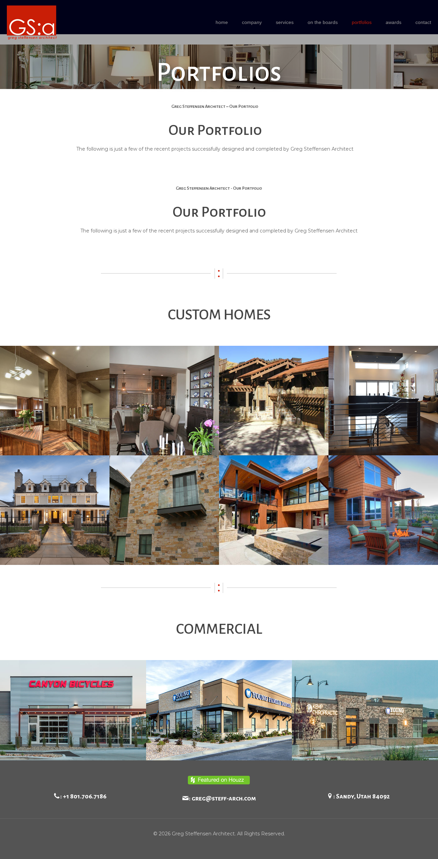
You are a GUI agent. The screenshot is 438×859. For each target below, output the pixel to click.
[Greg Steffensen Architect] (32, 22)
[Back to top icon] (405, 845)
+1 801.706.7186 (84, 796)
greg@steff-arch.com (224, 798)
